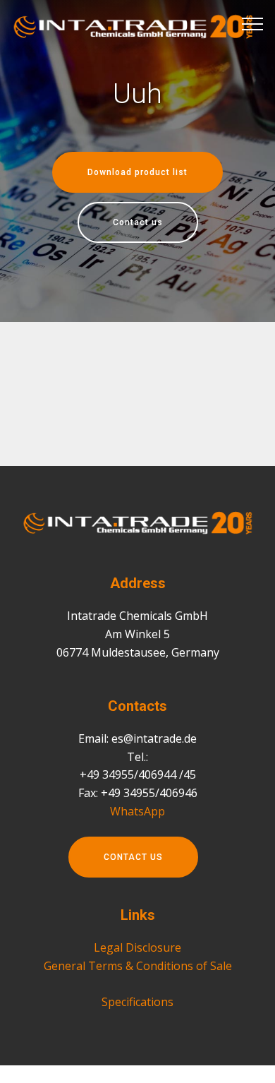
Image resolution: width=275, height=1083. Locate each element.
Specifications (137, 1002)
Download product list (137, 172)
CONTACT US (133, 857)
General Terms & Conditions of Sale (138, 966)
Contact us (138, 222)
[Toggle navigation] (253, 23)
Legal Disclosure (137, 947)
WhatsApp (137, 811)
